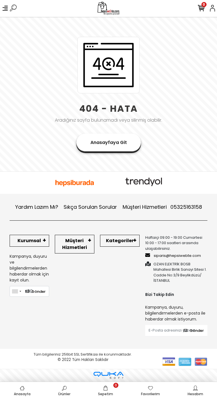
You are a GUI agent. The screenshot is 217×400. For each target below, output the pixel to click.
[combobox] (16, 291)
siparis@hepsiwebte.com (177, 255)
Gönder (38, 291)
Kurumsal (29, 240)
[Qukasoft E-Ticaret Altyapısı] (108, 375)
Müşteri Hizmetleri (162, 206)
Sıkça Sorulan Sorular (90, 206)
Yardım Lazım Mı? (36, 206)
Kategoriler (120, 240)
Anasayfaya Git (108, 142)
